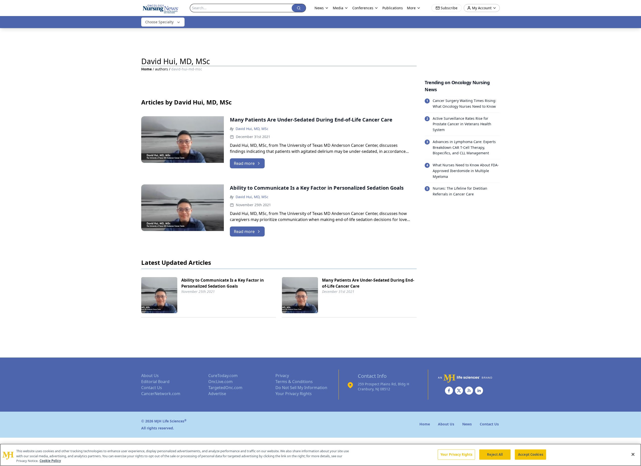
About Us (150, 375)
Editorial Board (155, 381)
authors (161, 69)
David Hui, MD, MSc (252, 128)
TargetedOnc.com (225, 387)
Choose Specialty (159, 22)
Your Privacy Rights (293, 393)
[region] (320, 455)
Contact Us (151, 387)
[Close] (632, 454)
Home (146, 69)
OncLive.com (220, 381)
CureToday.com (223, 375)
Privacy (282, 375)
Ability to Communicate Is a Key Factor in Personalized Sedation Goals (222, 283)
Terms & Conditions (294, 381)
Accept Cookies (530, 454)
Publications (392, 8)
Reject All (495, 454)
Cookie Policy (50, 460)
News (319, 8)
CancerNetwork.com (160, 393)
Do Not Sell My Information (301, 387)
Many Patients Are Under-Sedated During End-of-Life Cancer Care (368, 283)
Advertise (217, 393)
